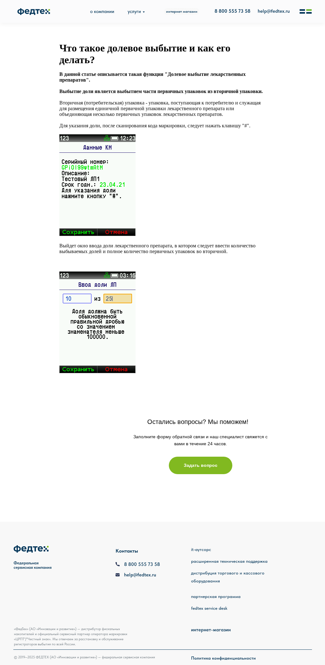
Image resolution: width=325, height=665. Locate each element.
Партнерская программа (216, 596)
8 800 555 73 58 (142, 564)
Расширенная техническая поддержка (229, 561)
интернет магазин (181, 11)
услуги (134, 11)
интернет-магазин (211, 630)
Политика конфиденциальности (223, 658)
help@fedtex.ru (274, 11)
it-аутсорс (201, 549)
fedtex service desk (209, 608)
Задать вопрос (200, 465)
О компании (102, 11)
